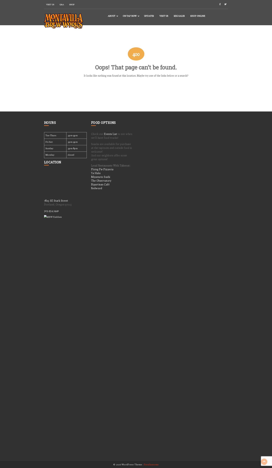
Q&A (62, 4)
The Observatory (101, 180)
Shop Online (197, 16)
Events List (110, 133)
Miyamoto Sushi (100, 176)
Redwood (96, 188)
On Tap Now (130, 16)
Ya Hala (96, 173)
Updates (149, 16)
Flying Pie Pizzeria (102, 169)
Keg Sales (179, 16)
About (111, 16)
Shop (71, 4)
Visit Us (50, 4)
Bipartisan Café (100, 184)
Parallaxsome (151, 464)
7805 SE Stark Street (56, 200)
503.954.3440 (51, 210)
